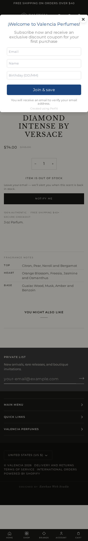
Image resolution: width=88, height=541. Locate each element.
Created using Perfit (44, 108)
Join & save (44, 89)
